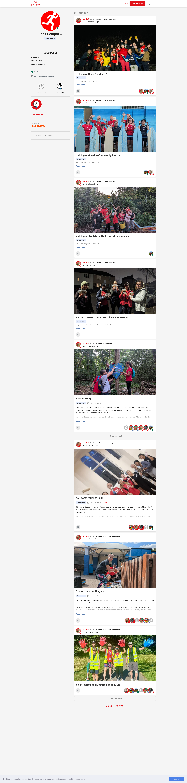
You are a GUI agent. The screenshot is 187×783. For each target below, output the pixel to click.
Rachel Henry (106, 403)
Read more (80, 85)
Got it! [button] (176, 779)
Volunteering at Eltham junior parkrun (98, 684)
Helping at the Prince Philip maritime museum (102, 236)
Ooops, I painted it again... (91, 591)
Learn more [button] (80, 779)
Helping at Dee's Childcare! (91, 73)
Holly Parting (83, 398)
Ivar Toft (86, 19)
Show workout (116, 436)
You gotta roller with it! (89, 497)
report (40, 135)
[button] (151, 3)
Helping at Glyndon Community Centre (98, 155)
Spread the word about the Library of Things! (102, 317)
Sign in (125, 3)
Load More (115, 706)
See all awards (38, 114)
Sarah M (104, 502)
